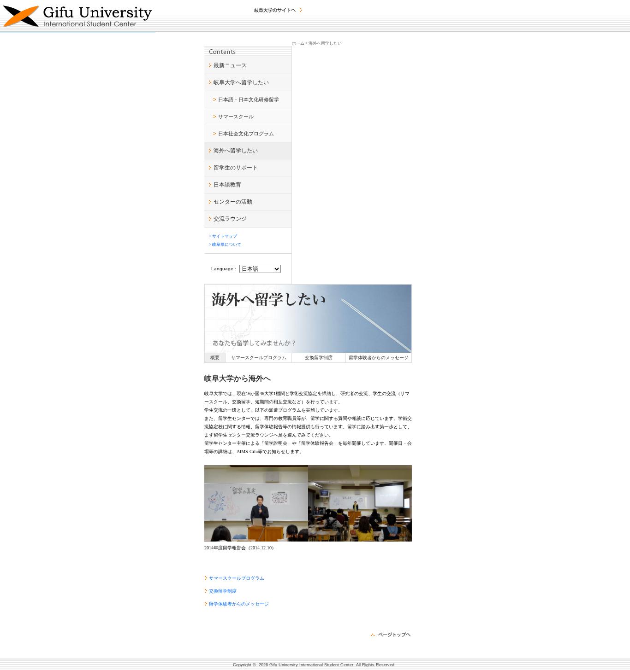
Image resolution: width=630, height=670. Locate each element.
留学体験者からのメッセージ (379, 357)
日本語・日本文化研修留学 (248, 99)
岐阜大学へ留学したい (241, 82)
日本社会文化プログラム (246, 133)
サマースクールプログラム (258, 357)
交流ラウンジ (230, 219)
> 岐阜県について (225, 244)
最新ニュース (230, 65)
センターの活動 (233, 201)
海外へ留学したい (236, 150)
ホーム (298, 43)
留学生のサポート (236, 167)
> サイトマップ (223, 236)
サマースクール (236, 116)
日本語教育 (227, 184)
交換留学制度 (319, 357)
